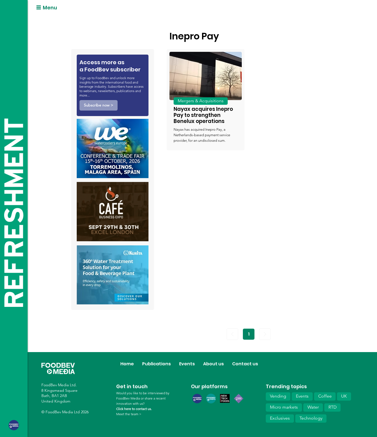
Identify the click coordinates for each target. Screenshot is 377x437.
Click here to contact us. (134, 409)
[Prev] (232, 334)
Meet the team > (128, 414)
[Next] (265, 334)
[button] (98, 105)
